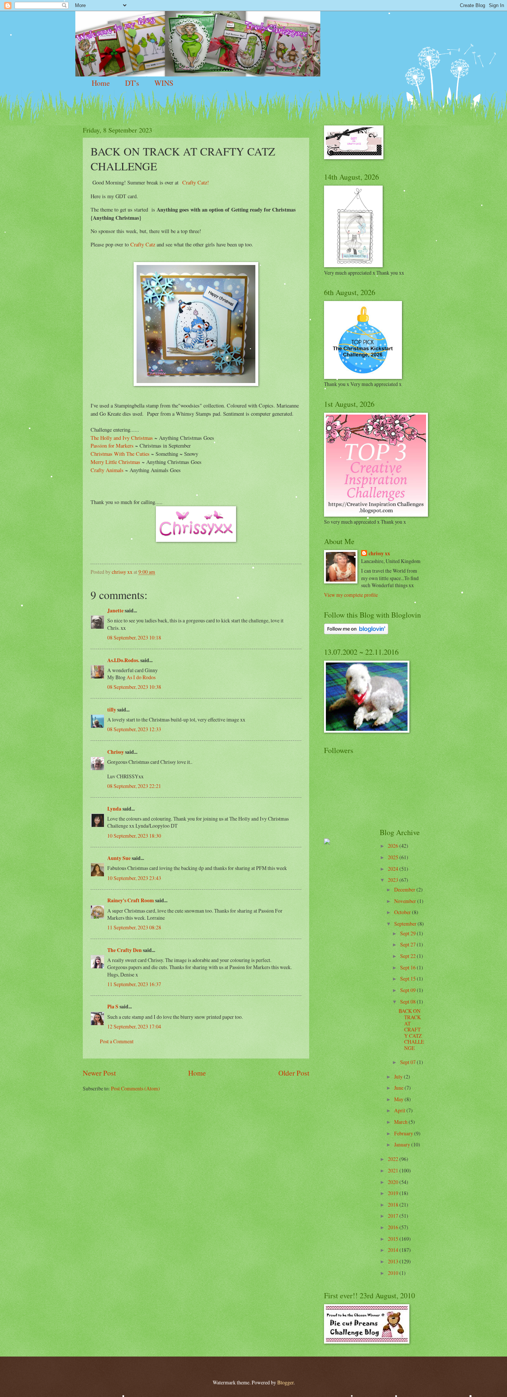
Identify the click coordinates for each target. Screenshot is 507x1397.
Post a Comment (117, 1041)
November (405, 900)
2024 (393, 868)
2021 (393, 1170)
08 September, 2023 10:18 (134, 637)
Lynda (114, 808)
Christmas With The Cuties (121, 453)
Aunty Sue (119, 858)
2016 (393, 1227)
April (400, 1110)
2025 (393, 857)
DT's (132, 83)
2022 (393, 1158)
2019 (393, 1193)
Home (101, 83)
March (401, 1121)
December (405, 889)
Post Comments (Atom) (135, 1088)
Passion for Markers (113, 445)
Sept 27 (408, 944)
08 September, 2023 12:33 (134, 729)
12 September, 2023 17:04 (134, 1026)
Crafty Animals (108, 470)
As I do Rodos (141, 677)
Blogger (285, 1382)
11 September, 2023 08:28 (134, 927)
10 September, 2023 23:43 (134, 877)
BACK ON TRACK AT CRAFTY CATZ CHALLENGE (411, 1029)
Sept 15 (408, 978)
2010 (393, 1272)
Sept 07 (408, 1062)
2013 (393, 1261)
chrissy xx (379, 553)
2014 (393, 1249)
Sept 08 (408, 1001)
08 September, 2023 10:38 (134, 686)
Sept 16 (408, 967)
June (399, 1087)
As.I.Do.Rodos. (123, 660)
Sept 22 (408, 955)
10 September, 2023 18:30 (134, 835)
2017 (393, 1215)
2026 (393, 845)
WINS (163, 83)
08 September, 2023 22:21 (134, 785)
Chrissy (115, 752)
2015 (393, 1238)
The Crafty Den (124, 950)
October (403, 912)
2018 (393, 1204)
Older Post (293, 1072)
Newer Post (99, 1072)
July (399, 1076)
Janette (115, 610)
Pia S (112, 1006)
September (406, 923)
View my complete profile (351, 594)
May (399, 1099)
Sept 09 (408, 990)
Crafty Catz (142, 244)
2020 (393, 1181)
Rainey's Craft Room (130, 900)
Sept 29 (408, 933)
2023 (393, 879)
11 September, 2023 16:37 (134, 984)
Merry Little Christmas (115, 461)
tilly (111, 709)
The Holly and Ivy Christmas (122, 437)
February (404, 1133)
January (402, 1144)
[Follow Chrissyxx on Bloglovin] (356, 632)
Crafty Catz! (195, 182)
